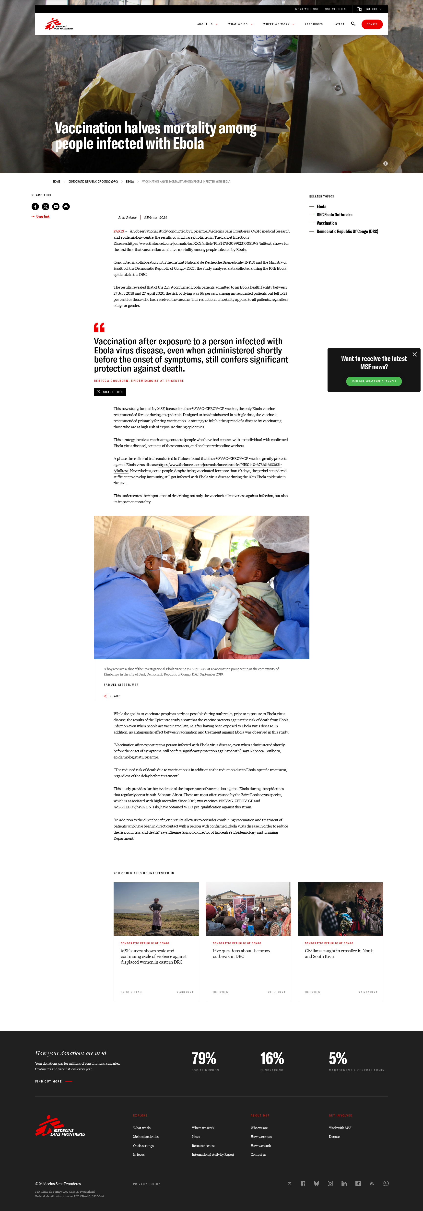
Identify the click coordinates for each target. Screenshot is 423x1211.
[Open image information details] (385, 163)
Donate (372, 24)
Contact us (258, 1154)
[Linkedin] (344, 1183)
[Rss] (372, 1183)
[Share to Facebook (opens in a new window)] (35, 206)
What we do (142, 1127)
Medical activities (146, 1136)
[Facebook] (303, 1183)
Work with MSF (340, 1127)
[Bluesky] (316, 1183)
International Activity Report (213, 1154)
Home (56, 181)
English (371, 9)
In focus (139, 1154)
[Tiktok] (358, 1183)
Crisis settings (143, 1145)
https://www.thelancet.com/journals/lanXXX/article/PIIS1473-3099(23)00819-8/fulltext (199, 243)
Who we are (259, 1127)
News (196, 1136)
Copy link (42, 216)
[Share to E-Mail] (55, 206)
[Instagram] (330, 1183)
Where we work (203, 1127)
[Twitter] (289, 1183)
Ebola (130, 181)
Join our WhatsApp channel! (374, 381)
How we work (261, 1145)
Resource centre (203, 1145)
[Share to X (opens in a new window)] (45, 206)
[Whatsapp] (386, 1183)
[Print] (66, 206)
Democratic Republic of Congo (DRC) (93, 181)
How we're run (261, 1136)
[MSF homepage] (59, 24)
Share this (113, 392)
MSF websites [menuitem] (335, 9)
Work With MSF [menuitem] (307, 9)
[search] (353, 24)
